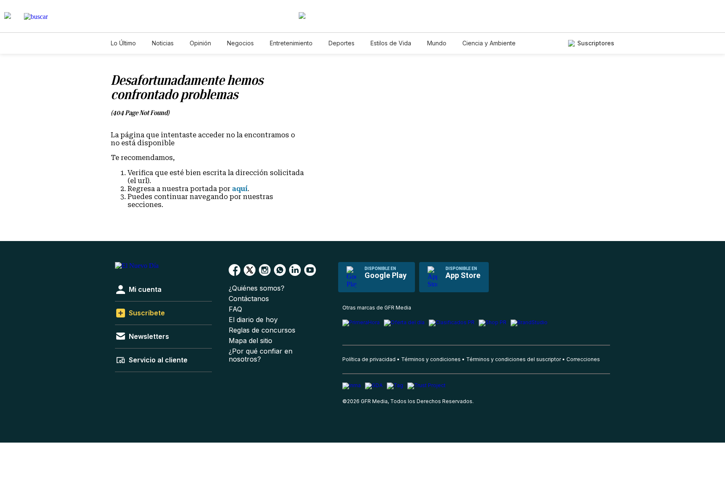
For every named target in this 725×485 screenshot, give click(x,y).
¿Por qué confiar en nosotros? (260, 355)
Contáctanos (249, 299)
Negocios (240, 43)
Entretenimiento (291, 43)
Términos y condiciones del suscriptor (513, 359)
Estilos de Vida (390, 43)
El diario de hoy (253, 320)
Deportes (342, 43)
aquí (240, 189)
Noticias (163, 43)
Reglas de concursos (262, 330)
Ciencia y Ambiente (489, 43)
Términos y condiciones (431, 359)
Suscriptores (595, 43)
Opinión (200, 43)
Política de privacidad (369, 359)
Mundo (436, 43)
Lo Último (123, 43)
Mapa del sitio (250, 341)
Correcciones (583, 359)
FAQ (235, 309)
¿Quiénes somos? (256, 288)
